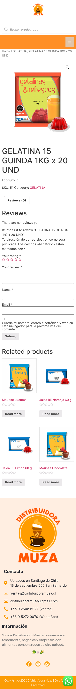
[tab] (16, 200)
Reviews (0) (16, 200)
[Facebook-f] (29, 664)
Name (7, 289)
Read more (13, 414)
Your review (12, 267)
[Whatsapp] (47, 664)
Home (6, 51)
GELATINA (20, 51)
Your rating (11, 255)
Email (7, 304)
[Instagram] (38, 664)
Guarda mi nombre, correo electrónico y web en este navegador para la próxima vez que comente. (37, 326)
